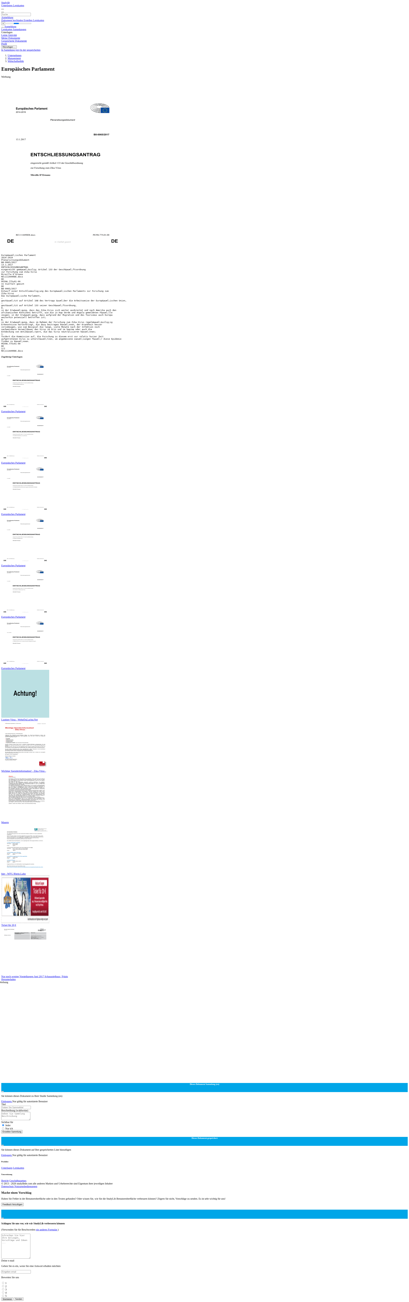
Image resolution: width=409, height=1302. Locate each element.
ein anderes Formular (47, 1229)
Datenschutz (7, 1186)
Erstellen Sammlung (12, 1132)
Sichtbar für (7, 1122)
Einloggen (6, 1101)
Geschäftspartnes (17, 1180)
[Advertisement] (97, 85)
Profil (4, 43)
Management (14, 58)
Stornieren (7, 1299)
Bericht (5, 1180)
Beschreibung (14, 1110)
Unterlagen (7, 5)
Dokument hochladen (12, 20)
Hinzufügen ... (9, 47)
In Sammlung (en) (10, 50)
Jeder (8, 1125)
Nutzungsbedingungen (25, 1186)
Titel (3, 1104)
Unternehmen (14, 55)
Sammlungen (19, 29)
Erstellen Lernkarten (34, 20)
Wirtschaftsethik (16, 61)
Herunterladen (8, 979)
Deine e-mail (7, 1260)
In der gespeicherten (30, 50)
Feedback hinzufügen (12, 1204)
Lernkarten (18, 5)
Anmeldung (7, 17)
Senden (18, 1299)
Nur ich (9, 1128)
